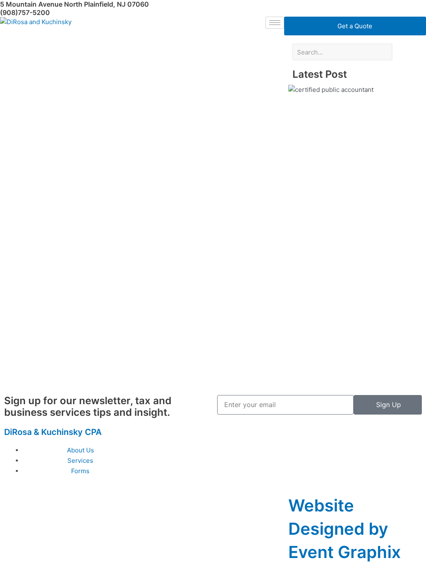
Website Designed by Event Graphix (344, 528)
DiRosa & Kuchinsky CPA (53, 432)
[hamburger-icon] (274, 23)
